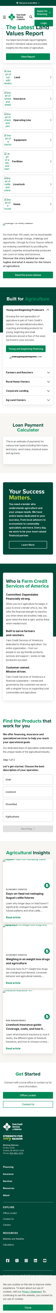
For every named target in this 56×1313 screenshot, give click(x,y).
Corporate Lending (17, 390)
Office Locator (10, 1213)
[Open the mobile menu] (4, 17)
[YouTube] (44, 1260)
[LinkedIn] (35, 1260)
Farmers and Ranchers (19, 372)
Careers (7, 1225)
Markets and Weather (13, 1239)
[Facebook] (7, 1260)
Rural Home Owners (18, 381)
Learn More (28, 544)
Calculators (8, 1244)
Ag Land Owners (16, 400)
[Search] (30, 17)
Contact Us (8, 1219)
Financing (8, 1167)
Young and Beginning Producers (25, 309)
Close (28, 1307)
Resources (8, 1188)
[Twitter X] (17, 1260)
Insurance (8, 1174)
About (6, 1195)
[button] (43, 12)
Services (7, 1181)
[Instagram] (26, 1260)
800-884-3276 (16, 1153)
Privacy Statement (32, 1291)
